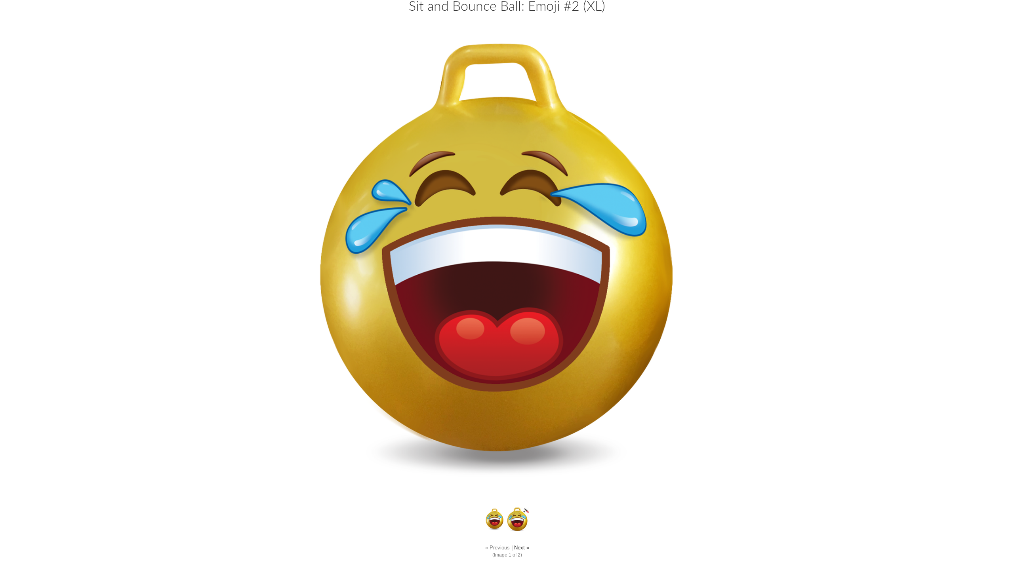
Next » (521, 548)
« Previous (497, 548)
